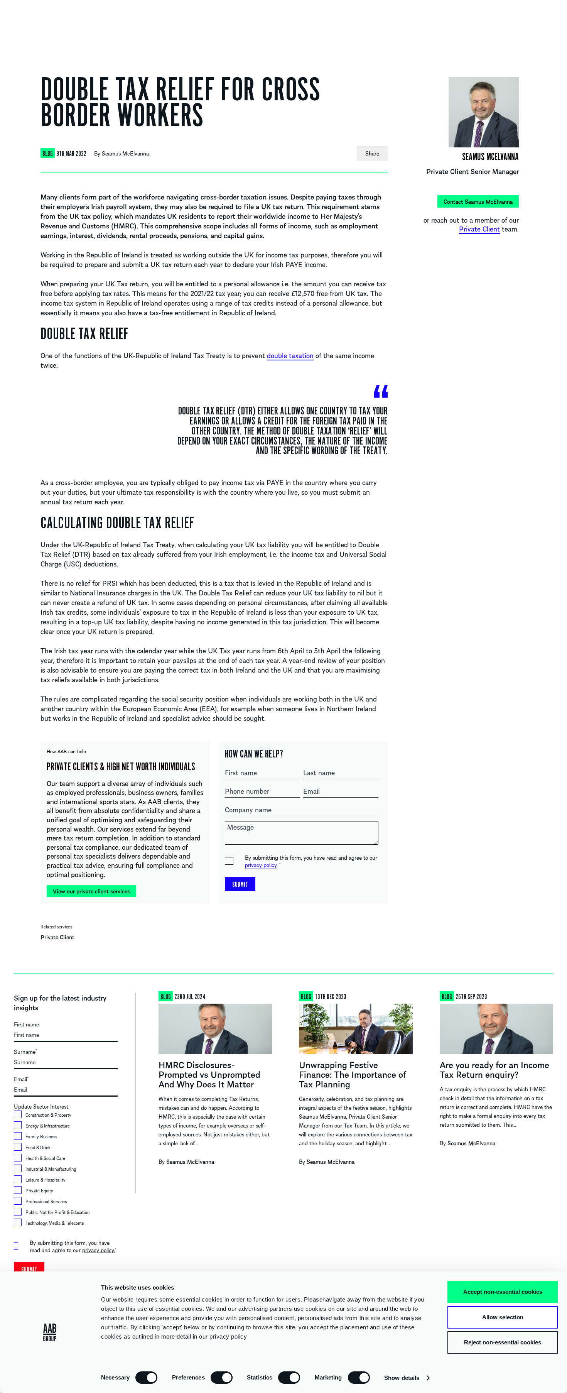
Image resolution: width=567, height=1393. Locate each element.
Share (372, 153)
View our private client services (91, 891)
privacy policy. (98, 1250)
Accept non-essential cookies (502, 1291)
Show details (401, 1377)
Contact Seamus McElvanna (478, 201)
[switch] (222, 1377)
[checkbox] (66, 1170)
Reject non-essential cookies (502, 1342)
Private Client (57, 937)
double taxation (290, 355)
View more (215, 1084)
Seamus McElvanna (125, 153)
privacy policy (261, 864)
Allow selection (502, 1317)
